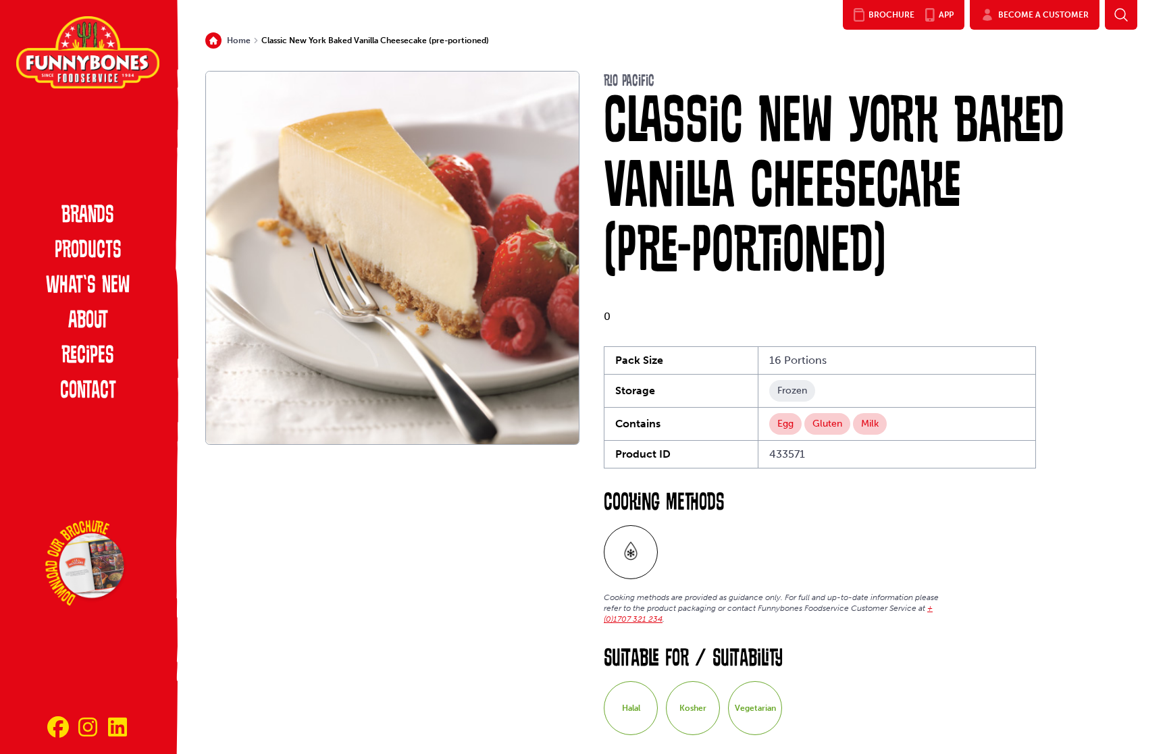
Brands (87, 216)
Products (88, 251)
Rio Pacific (629, 82)
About (88, 321)
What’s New (88, 286)
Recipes (87, 356)
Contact (88, 391)
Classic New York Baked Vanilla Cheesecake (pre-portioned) (375, 40)
